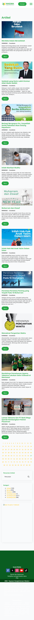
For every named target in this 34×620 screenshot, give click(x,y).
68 (31, 459)
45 (28, 453)
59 (6, 459)
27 (8, 449)
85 (18, 465)
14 (3, 446)
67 (28, 459)
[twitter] (12, 570)
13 (30, 443)
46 (31, 453)
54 (22, 456)
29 (14, 449)
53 (20, 456)
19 (17, 446)
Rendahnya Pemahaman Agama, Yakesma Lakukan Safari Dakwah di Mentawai (16, 375)
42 (20, 453)
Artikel (9, 488)
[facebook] (8, 570)
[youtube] (21, 570)
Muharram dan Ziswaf (11, 208)
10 (22, 443)
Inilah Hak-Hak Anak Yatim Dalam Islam (15, 249)
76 (22, 462)
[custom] (26, 570)
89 (29, 465)
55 (25, 456)
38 (8, 453)
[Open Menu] (31, 4)
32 (22, 449)
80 (4, 465)
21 (22, 446)
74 (17, 462)
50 (11, 456)
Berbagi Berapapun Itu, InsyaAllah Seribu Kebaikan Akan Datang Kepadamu (16, 125)
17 (11, 446)
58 (3, 459)
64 (20, 459)
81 (7, 465)
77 (25, 462)
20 (20, 446)
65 (22, 459)
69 (3, 462)
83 (13, 465)
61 (11, 459)
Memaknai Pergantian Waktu (14, 333)
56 (28, 456)
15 (6, 446)
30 (17, 449)
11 (25, 443)
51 (14, 456)
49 (8, 456)
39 (11, 453)
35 (31, 449)
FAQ (17, 578)
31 (20, 449)
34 (28, 449)
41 (17, 453)
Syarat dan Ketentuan (17, 574)
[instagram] (17, 570)
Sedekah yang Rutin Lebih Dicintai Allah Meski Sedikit (16, 82)
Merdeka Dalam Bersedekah (13, 41)
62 (14, 459)
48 (6, 456)
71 (8, 462)
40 (14, 453)
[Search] (28, 477)
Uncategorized (11, 494)
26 (6, 449)
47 (3, 456)
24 (31, 446)
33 (25, 449)
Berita (8, 490)
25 (3, 449)
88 (27, 465)
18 (14, 446)
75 (20, 462)
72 (11, 462)
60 (8, 459)
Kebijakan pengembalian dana (17, 576)
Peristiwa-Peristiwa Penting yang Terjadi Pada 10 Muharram (15, 292)
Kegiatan (9, 492)
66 (25, 459)
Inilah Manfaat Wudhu (11, 168)
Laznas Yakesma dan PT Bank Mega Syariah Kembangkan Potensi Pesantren (16, 420)
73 (14, 462)
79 (31, 462)
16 (8, 446)
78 (28, 462)
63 (17, 459)
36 (3, 453)
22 (25, 446)
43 (22, 453)
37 (6, 453)
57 (31, 456)
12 (27, 443)
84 (15, 465)
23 (28, 446)
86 (21, 465)
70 (6, 462)
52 (17, 456)
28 (11, 449)
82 (10, 465)
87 (24, 465)
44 (25, 453)
